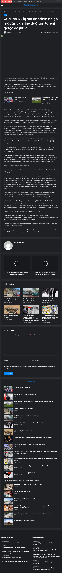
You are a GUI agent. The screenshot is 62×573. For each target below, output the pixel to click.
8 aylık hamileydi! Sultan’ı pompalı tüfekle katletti (49, 299)
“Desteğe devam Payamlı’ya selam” (24, 499)
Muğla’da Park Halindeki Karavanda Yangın (30, 299)
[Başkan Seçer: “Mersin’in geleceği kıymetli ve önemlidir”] (8, 447)
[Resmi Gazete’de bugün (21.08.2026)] (8, 475)
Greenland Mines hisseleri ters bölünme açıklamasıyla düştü (21, 480)
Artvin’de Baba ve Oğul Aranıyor (10, 299)
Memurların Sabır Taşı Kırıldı (22, 387)
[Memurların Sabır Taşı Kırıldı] (8, 100)
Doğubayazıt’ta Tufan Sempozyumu (24, 520)
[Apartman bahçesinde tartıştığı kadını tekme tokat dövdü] (8, 468)
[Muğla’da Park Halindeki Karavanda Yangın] (31, 292)
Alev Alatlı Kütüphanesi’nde (22, 491)
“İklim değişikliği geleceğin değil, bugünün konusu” (28, 484)
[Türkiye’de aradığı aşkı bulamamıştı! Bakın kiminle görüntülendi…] (8, 439)
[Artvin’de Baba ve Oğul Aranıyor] (12, 292)
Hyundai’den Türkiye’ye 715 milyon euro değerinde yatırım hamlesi (33, 513)
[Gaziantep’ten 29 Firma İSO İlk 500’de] (8, 397)
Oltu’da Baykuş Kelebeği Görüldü (11, 316)
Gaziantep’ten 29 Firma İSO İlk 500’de (25, 394)
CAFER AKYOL (10, 32)
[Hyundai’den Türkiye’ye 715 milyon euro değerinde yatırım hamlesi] (8, 515)
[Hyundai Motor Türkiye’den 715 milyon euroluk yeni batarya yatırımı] (36, 100)
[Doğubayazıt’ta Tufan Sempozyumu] (8, 522)
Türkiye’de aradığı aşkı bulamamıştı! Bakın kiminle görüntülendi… (33, 437)
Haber (12, 11)
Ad (5, 354)
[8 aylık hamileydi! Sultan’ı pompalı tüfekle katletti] (50, 292)
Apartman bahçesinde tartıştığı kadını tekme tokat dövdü (31, 466)
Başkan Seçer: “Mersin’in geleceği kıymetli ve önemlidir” (30, 444)
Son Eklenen (31, 381)
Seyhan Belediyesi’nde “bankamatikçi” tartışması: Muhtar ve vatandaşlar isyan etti (50, 318)
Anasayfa (7, 11)
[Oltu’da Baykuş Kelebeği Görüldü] (12, 309)
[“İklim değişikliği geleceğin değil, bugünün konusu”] (8, 487)
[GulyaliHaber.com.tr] (31, 5)
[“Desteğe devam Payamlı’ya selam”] (8, 501)
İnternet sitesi (35, 360)
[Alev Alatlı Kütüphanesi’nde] (8, 494)
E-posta (6, 360)
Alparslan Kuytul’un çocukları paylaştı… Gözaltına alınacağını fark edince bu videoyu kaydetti (31, 318)
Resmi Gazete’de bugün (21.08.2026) (25, 473)
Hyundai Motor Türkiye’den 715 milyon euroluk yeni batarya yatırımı (30, 1)
